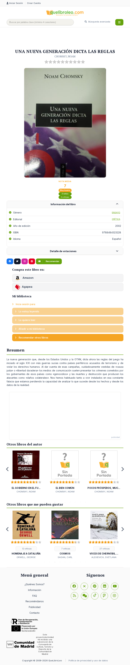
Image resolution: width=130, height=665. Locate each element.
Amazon (28, 277)
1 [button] (44, 502)
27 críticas (104, 548)
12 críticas (26, 548)
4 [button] (60, 502)
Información (34, 590)
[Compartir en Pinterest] (32, 261)
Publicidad (34, 607)
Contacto (34, 612)
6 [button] (70, 502)
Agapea (27, 286)
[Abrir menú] (119, 22)
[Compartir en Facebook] (10, 261)
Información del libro (63, 204)
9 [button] (85, 502)
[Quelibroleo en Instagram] (24, 261)
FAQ (34, 595)
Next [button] (122, 469)
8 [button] (80, 502)
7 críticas (65, 548)
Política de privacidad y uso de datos (88, 660)
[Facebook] (74, 586)
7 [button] (75, 502)
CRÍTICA (116, 219)
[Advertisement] (68, 38)
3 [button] (55, 502)
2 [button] (49, 502)
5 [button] (65, 502)
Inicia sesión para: (25, 304)
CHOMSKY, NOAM (65, 56)
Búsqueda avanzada (99, 21)
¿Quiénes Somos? (35, 584)
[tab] (65, 204)
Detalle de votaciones (63, 251)
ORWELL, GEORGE (26, 557)
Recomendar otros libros (33, 337)
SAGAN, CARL (65, 557)
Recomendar (52, 261)
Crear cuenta (34, 3)
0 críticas (65, 197)
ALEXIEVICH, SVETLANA (103, 557)
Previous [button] (7, 469)
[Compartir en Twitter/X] (17, 261)
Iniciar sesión (16, 3)
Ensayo (116, 212)
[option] (26, 472)
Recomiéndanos (35, 601)
